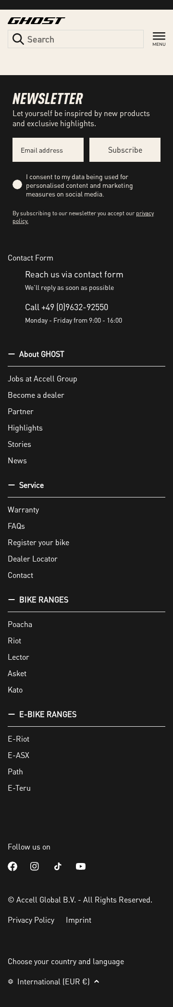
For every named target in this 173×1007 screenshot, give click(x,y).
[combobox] (76, 39)
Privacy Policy (31, 920)
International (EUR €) (53, 981)
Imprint (78, 920)
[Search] (18, 39)
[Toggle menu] (159, 39)
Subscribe (125, 149)
